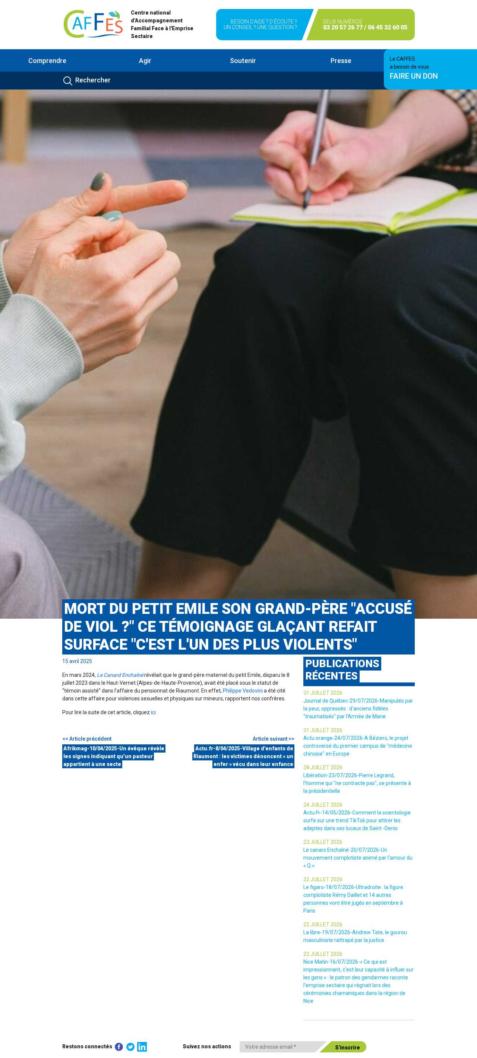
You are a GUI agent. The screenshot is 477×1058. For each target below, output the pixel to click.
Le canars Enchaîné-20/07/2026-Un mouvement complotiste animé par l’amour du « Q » (358, 858)
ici (153, 712)
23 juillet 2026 (322, 842)
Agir (145, 61)
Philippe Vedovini (243, 691)
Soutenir (243, 61)
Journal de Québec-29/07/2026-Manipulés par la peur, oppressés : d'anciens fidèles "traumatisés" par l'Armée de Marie (358, 708)
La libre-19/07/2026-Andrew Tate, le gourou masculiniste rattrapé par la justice (355, 936)
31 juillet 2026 (322, 693)
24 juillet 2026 (322, 805)
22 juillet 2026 (322, 879)
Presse (341, 61)
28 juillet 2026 (322, 767)
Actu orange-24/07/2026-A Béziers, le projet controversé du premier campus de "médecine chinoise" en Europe (357, 746)
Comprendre (47, 61)
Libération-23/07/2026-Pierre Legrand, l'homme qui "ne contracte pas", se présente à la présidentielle (357, 783)
